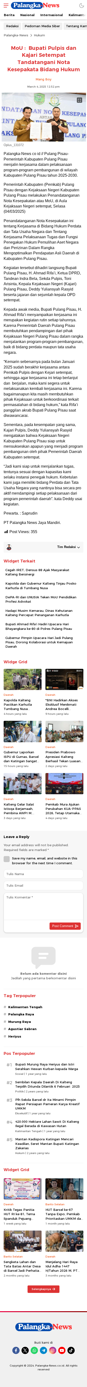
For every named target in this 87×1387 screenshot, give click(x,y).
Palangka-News (16, 35)
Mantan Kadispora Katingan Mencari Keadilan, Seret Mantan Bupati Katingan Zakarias (47, 1143)
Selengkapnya (41, 1289)
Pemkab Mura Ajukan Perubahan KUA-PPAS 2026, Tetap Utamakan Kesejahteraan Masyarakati (63, 813)
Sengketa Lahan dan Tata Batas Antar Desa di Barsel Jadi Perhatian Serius (22, 1268)
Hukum (39, 35)
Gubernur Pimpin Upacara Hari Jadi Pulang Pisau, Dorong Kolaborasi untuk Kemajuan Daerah (39, 642)
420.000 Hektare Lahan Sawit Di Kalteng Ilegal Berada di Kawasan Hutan (47, 1124)
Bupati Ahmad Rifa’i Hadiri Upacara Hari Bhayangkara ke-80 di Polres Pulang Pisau (38, 626)
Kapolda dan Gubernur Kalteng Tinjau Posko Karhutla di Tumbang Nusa (40, 585)
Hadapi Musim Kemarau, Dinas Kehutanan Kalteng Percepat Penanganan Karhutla (38, 613)
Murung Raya (19, 1022)
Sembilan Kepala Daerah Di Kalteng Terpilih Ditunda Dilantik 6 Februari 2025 (47, 1084)
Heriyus (14, 1036)
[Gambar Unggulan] (43, 140)
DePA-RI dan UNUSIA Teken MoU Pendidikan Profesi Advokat (40, 599)
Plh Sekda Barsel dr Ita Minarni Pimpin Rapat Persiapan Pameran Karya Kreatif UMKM (47, 1104)
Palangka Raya (21, 1014)
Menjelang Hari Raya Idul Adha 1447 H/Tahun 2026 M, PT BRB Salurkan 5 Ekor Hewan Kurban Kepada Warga (64, 1273)
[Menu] (5, 5)
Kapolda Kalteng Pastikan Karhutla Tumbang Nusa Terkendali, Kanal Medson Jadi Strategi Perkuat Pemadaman (21, 711)
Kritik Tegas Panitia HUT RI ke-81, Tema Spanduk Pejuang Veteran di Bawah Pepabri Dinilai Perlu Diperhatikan (20, 1220)
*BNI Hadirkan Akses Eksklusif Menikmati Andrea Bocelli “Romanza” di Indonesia (61, 709)
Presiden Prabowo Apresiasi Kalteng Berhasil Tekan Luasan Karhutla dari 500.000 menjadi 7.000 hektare (62, 761)
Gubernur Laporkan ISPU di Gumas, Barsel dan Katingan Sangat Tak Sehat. (21, 758)
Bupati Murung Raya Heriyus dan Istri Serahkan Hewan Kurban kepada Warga (46, 1066)
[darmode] (81, 5)
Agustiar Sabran (22, 1029)
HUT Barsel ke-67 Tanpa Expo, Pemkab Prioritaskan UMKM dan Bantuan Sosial (64, 1216)
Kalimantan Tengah (25, 1007)
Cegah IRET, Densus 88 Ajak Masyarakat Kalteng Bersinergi (37, 572)
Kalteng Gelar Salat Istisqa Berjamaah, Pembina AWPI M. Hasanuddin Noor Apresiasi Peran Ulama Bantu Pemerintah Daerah (21, 817)
